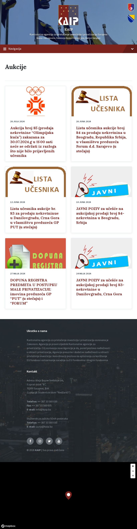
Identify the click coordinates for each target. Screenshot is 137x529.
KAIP (68, 29)
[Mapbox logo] (8, 526)
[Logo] (68, 24)
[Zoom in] (132, 466)
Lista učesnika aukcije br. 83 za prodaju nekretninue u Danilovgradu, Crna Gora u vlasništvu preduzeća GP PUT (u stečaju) (34, 217)
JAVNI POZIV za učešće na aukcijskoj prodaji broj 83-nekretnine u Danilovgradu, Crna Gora (100, 287)
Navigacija (14, 49)
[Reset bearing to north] (132, 475)
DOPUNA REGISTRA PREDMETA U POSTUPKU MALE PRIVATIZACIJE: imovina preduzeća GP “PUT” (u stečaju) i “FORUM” (33, 292)
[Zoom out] (132, 471)
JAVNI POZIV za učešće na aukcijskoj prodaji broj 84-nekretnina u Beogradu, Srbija (100, 215)
